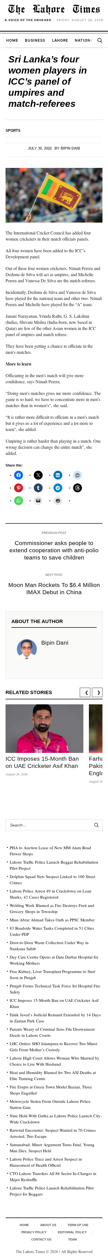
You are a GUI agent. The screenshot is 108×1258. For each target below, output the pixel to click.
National (85, 40)
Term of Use (78, 1225)
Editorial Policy (72, 1232)
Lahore (60, 40)
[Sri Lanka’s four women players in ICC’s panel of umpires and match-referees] (54, 195)
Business (35, 40)
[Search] (100, 40)
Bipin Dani (70, 148)
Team (72, 1239)
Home (12, 40)
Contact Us (41, 1239)
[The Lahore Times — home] (53, 9)
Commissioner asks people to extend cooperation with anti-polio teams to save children (54, 550)
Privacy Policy (34, 1232)
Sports (13, 130)
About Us (48, 1225)
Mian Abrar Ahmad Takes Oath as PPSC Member (52, 919)
